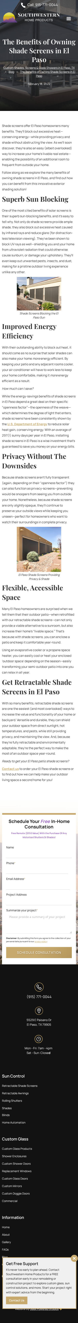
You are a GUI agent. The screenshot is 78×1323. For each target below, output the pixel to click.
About (6, 1234)
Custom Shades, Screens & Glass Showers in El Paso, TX (39, 68)
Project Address (16, 894)
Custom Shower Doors (16, 1163)
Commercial (9, 1201)
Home (6, 1227)
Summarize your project (22, 910)
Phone (10, 863)
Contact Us (16, 1300)
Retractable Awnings (15, 1093)
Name (10, 847)
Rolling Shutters (12, 1101)
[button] (69, 19)
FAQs (5, 1249)
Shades (7, 1108)
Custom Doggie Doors (16, 1193)
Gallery (6, 1242)
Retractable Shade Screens (19, 1086)
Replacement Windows (16, 1171)
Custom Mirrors (12, 1186)
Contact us (10, 769)
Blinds (6, 1115)
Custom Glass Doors (15, 1178)
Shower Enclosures (14, 1156)
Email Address (15, 879)
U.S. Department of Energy (27, 424)
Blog (11, 72)
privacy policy (41, 941)
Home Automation (13, 1122)
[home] (31, 18)
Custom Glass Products (17, 1149)
